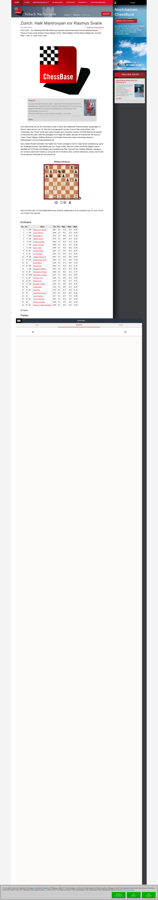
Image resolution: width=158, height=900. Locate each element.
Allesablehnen (133, 895)
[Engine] (64, 202)
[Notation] (61, 202)
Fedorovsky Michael (40, 272)
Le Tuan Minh (37, 254)
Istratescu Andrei (39, 242)
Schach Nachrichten (40, 14)
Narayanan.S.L (38, 236)
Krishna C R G (38, 278)
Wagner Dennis (38, 239)
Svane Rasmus (38, 233)
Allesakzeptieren (149, 895)
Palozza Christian (39, 302)
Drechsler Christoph (39, 293)
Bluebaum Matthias (39, 269)
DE (81, 15)
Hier (46, 890)
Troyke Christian (38, 299)
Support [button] (82, 2)
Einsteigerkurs (98, 2)
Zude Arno (36, 290)
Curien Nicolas (38, 296)
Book (37, 325)
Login (132, 3)
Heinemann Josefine (40, 275)
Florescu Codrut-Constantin (42, 305)
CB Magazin (57, 2)
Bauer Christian (38, 245)
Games (121, 325)
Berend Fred (37, 281)
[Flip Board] (56, 202)
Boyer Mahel (37, 263)
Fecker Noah (37, 287)
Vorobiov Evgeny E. (39, 257)
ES (86, 15)
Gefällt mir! (90, 27)
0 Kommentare (99, 27)
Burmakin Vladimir (39, 284)
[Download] (70, 202)
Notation (79, 325)
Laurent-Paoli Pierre (39, 260)
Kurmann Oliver (38, 251)
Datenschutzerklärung (128, 890)
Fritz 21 (32, 100)
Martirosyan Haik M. (40, 230)
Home (26, 2)
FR (89, 15)
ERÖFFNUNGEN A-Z (41, 2)
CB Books (70, 2)
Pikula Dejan (37, 266)
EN (84, 15)
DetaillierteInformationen (118, 895)
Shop (17, 2)
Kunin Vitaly (37, 248)
